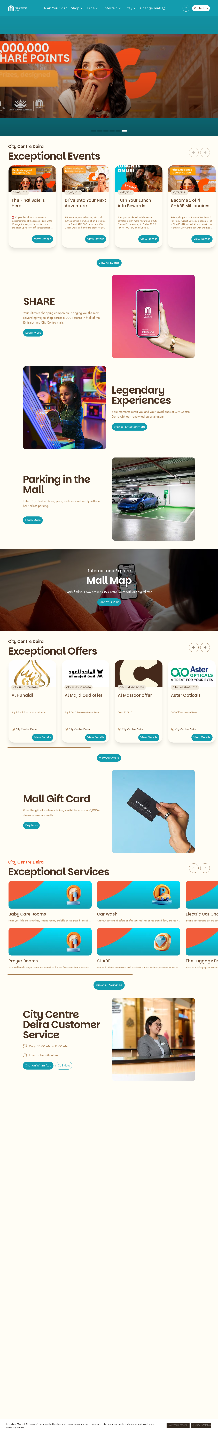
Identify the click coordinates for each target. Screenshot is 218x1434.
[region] (109, 76)
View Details (42, 239)
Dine (91, 8)
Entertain (110, 8)
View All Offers (109, 757)
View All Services (109, 985)
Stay (129, 8)
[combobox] (186, 8)
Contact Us (201, 8)
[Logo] (17, 8)
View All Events (109, 262)
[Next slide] (200, 76)
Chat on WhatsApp (38, 1065)
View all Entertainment (129, 426)
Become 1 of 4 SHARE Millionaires (190, 203)
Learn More (33, 332)
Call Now (64, 1065)
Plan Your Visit (55, 8)
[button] (201, 1425)
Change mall (150, 8)
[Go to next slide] (205, 647)
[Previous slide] (18, 76)
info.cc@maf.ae (48, 1055)
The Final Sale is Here (28, 203)
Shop (75, 8)
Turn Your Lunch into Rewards (134, 203)
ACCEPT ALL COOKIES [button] (178, 1425)
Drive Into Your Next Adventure (85, 203)
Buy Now (31, 825)
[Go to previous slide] (194, 647)
